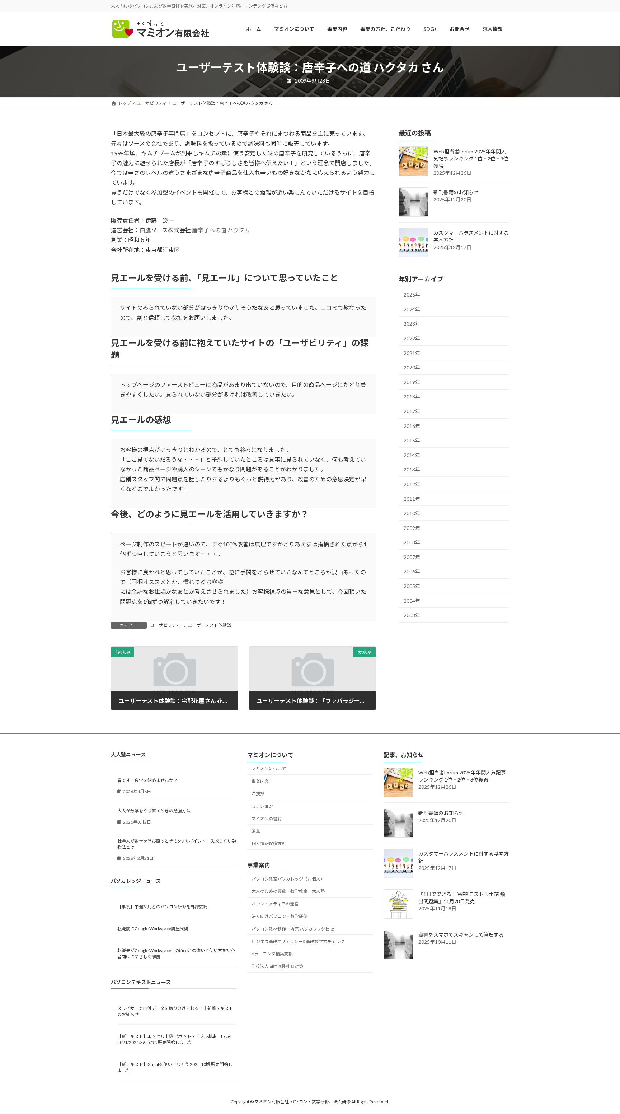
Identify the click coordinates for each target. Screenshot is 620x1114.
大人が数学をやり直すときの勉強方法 (154, 811)
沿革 (256, 831)
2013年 (412, 470)
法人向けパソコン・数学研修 (279, 916)
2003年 (412, 615)
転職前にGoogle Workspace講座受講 (152, 928)
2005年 (412, 586)
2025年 (412, 295)
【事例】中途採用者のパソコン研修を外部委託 (162, 906)
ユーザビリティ (165, 625)
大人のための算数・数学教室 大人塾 (288, 891)
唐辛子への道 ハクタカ (221, 230)
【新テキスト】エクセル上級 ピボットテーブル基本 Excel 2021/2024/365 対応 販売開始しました (174, 1039)
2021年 (412, 353)
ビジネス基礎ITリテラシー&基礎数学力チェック (298, 941)
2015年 (412, 441)
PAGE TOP (599, 1074)
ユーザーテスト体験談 (209, 625)
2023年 (412, 324)
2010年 (412, 514)
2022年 (412, 338)
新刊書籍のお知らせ (456, 193)
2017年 (412, 411)
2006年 (412, 572)
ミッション (262, 806)
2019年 (412, 382)
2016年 (412, 426)
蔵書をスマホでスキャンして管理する (461, 935)
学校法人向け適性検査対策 (277, 966)
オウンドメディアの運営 (275, 904)
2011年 (412, 499)
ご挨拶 (258, 794)
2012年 (412, 484)
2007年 (412, 557)
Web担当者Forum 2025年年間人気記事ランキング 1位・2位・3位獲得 (470, 159)
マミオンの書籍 (267, 818)
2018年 (412, 397)
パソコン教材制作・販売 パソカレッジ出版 (293, 929)
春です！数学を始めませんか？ (147, 780)
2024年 (412, 309)
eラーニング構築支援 (272, 954)
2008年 (412, 543)
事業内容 (260, 781)
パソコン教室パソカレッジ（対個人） (288, 879)
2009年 (412, 528)
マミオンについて (269, 769)
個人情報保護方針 (269, 844)
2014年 (412, 455)
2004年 (412, 601)
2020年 (412, 368)
